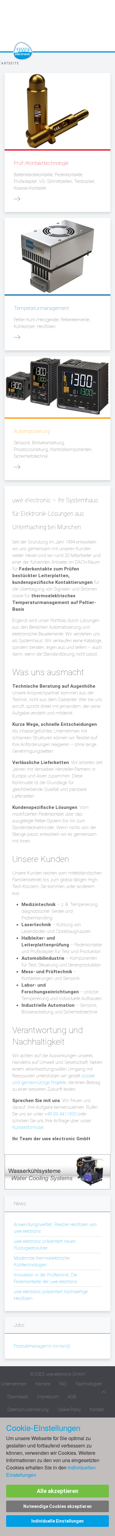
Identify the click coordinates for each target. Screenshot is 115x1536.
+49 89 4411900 (60, 1114)
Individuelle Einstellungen (57, 1521)
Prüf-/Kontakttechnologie (41, 163)
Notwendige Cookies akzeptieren (57, 1506)
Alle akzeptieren (57, 1491)
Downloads (17, 1396)
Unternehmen (14, 1383)
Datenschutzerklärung (27, 1409)
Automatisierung (32, 431)
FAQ (63, 1383)
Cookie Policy (69, 1409)
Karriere (43, 1383)
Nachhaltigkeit (89, 1383)
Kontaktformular (28, 1127)
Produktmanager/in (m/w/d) (42, 1346)
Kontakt (97, 1409)
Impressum (48, 1396)
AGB (72, 1396)
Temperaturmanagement (41, 308)
